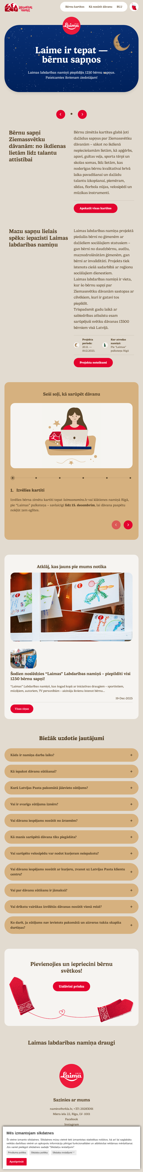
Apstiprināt (16, 1161)
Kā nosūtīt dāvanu (100, 6)
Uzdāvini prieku (71, 986)
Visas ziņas (22, 708)
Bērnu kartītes (74, 6)
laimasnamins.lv (75, 500)
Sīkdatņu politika (39, 1152)
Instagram (71, 1124)
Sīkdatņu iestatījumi (62, 1152)
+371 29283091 (83, 1109)
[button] (60, 114)
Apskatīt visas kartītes (96, 208)
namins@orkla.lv (61, 1109)
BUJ (119, 6)
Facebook (71, 1119)
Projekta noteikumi (93, 362)
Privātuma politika (17, 1152)
